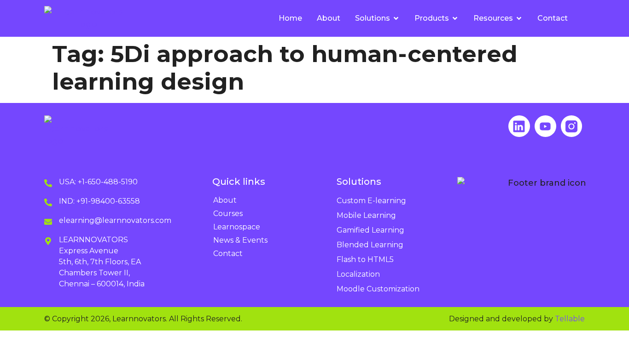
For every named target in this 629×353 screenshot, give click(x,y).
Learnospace (236, 226)
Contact (228, 253)
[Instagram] (571, 126)
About (225, 200)
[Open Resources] (519, 18)
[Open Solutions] (396, 18)
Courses (228, 213)
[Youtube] (545, 126)
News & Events (240, 240)
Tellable (570, 318)
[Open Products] (455, 18)
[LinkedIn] (519, 126)
